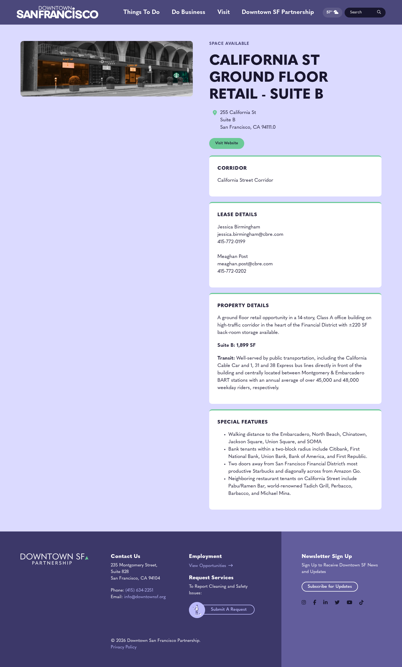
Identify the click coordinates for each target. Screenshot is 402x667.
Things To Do (141, 12)
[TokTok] (361, 602)
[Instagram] (304, 602)
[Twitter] (337, 602)
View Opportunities (207, 566)
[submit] (378, 12)
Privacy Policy (123, 647)
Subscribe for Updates (330, 586)
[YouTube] (349, 602)
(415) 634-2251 (139, 590)
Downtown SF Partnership (278, 12)
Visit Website (226, 143)
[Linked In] (325, 602)
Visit (223, 12)
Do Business (188, 12)
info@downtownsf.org (145, 597)
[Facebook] (314, 602)
